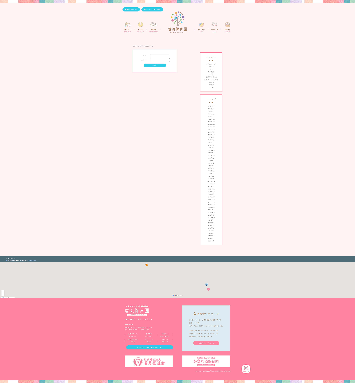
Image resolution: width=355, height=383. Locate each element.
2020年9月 (211, 189)
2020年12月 (211, 181)
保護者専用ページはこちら (206, 343)
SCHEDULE (148, 335)
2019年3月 (211, 236)
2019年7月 (211, 225)
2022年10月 (211, 124)
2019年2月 (211, 238)
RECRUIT (165, 341)
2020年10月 (211, 186)
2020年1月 (211, 210)
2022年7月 (211, 132)
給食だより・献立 (211, 64)
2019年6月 (211, 228)
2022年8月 (211, 129)
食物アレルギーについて (211, 79)
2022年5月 (211, 137)
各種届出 (211, 85)
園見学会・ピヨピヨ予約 (153, 9)
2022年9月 (211, 127)
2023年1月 (211, 116)
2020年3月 (211, 205)
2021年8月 (211, 160)
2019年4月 (211, 233)
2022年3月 (211, 142)
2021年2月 (211, 176)
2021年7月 (211, 163)
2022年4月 (211, 140)
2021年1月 (211, 179)
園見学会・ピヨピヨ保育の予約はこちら (150, 347)
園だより (211, 67)
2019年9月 (211, 220)
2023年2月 (211, 114)
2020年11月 (211, 184)
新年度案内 (211, 72)
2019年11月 (211, 215)
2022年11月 (211, 122)
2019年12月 (211, 212)
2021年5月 (211, 168)
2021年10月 (211, 155)
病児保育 (211, 82)
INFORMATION (164, 335)
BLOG (149, 341)
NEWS (133, 341)
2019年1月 (211, 241)
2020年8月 (211, 192)
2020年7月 (211, 194)
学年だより (211, 74)
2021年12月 (211, 150)
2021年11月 (211, 153)
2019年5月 (211, 230)
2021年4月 (211, 171)
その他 (211, 87)
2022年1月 (211, 147)
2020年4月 (211, 202)
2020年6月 (211, 197)
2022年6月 (211, 135)
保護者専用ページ (132, 9)
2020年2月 (211, 207)
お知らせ (211, 69)
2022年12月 (211, 119)
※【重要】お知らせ (211, 77)
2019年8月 (211, 223)
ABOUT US (133, 335)
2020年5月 (211, 199)
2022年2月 (211, 145)
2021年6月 (211, 166)
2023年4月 (211, 109)
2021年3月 (211, 173)
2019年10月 (211, 217)
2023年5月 (211, 106)
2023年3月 (211, 111)
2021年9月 (211, 158)
